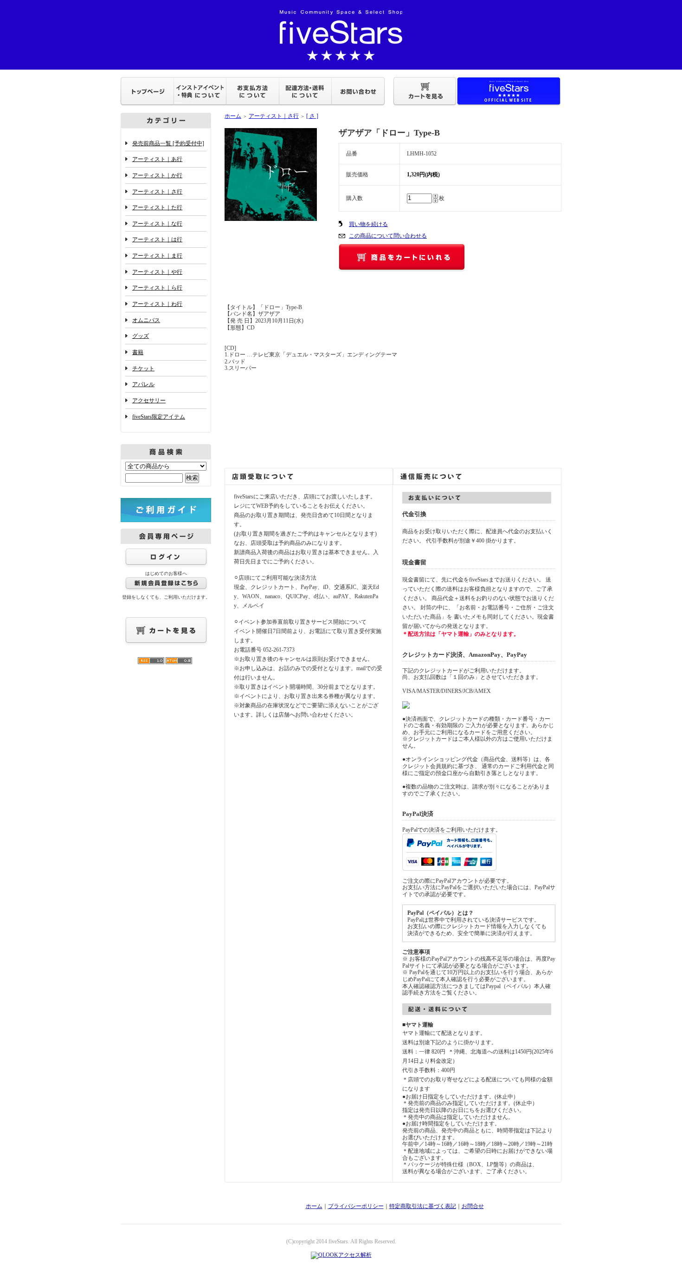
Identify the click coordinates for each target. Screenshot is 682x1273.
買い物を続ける (368, 224)
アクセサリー (149, 400)
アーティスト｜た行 (157, 207)
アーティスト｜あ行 (157, 159)
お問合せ (473, 1206)
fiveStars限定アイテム (158, 417)
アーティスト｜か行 (157, 175)
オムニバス (146, 320)
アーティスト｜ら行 (157, 287)
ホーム (233, 116)
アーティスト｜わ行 (157, 304)
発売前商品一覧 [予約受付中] (168, 143)
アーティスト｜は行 (157, 239)
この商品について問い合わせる (388, 236)
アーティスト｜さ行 (157, 191)
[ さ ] (312, 116)
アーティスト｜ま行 (157, 255)
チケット (143, 368)
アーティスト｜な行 (157, 223)
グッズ (140, 336)
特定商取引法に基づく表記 (422, 1206)
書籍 (137, 352)
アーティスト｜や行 (157, 272)
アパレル (143, 384)
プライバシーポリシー (356, 1206)
